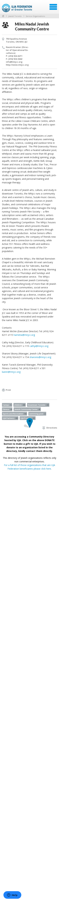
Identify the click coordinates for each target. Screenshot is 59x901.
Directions (51, 427)
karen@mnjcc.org (11, 371)
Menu (53, 7)
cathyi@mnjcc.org (39, 346)
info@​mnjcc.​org (14, 61)
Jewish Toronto (15, 16)
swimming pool (37, 413)
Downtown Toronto (38, 405)
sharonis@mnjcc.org (40, 357)
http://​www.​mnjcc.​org (17, 64)
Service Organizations (35, 16)
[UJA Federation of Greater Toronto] (17, 8)
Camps (7, 405)
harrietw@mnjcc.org (24, 334)
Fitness (7, 409)
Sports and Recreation (14, 413)
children (19, 405)
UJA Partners (10, 418)
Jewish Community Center (27, 409)
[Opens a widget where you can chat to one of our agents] (12, 895)
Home (3, 16)
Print (8, 389)
